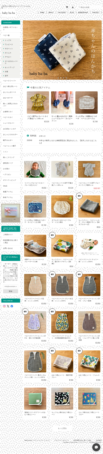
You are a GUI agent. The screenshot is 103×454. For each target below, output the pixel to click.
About (51, 12)
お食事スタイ (8, 111)
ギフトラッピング (9, 180)
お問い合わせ (8, 248)
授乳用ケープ (8, 163)
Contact (96, 12)
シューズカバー (8, 123)
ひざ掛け (6, 169)
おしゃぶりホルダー (10, 134)
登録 (10, 291)
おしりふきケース (9, 92)
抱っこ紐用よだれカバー (10, 105)
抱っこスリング (8, 157)
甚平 (6, 76)
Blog (72, 12)
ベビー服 (6, 35)
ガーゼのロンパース (11, 62)
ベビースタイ (8, 117)
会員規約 (99, 440)
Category (62, 12)
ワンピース (9, 44)
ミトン (5, 151)
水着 (6, 71)
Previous (27, 47)
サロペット (9, 48)
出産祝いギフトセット (10, 28)
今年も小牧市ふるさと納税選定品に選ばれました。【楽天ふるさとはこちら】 (68, 141)
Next (97, 47)
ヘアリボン (7, 174)
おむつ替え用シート (10, 86)
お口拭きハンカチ (9, 129)
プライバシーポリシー (61, 440)
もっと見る (62, 428)
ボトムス (8, 53)
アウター (8, 57)
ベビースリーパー (9, 81)
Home (42, 12)
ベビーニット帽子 (9, 146)
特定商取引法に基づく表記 (10, 241)
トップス (8, 40)
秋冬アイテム (8, 197)
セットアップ (9, 67)
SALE (5, 186)
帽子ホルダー (8, 140)
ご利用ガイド (8, 234)
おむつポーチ (8, 98)
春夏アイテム (8, 192)
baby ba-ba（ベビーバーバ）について (37, 440)
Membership (83, 12)
